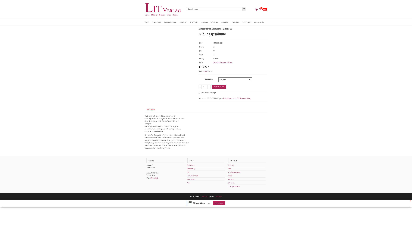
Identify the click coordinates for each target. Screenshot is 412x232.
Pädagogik (229, 98)
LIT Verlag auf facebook (234, 186)
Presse (229, 169)
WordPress (205, 196)
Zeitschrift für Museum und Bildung (222, 62)
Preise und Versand (192, 176)
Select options (219, 203)
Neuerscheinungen (170, 22)
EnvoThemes (218, 196)
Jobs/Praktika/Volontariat (234, 172)
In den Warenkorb (219, 87)
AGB (188, 183)
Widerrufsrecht (191, 179)
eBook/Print (208, 79)
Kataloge (204, 22)
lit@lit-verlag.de (154, 178)
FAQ (188, 172)
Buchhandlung (259, 22)
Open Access (194, 22)
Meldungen (183, 22)
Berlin (224, 98)
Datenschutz (231, 183)
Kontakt (230, 176)
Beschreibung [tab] (151, 109)
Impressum (231, 179)
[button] (207, 92)
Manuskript (225, 22)
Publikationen (156, 22)
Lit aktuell (214, 22)
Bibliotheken (247, 22)
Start (147, 22)
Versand (205, 71)
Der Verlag (236, 22)
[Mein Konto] (256, 9)
